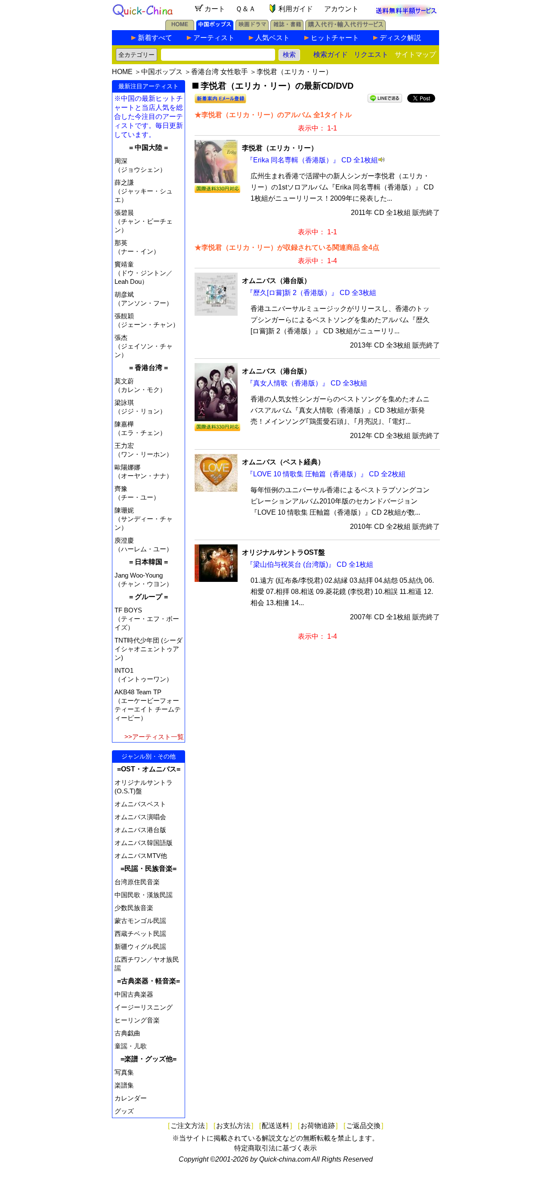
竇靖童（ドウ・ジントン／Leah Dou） (144, 273)
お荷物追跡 (317, 1125)
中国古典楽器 (134, 994)
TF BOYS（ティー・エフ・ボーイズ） (147, 618)
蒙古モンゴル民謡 (140, 920)
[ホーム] (179, 27)
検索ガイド (330, 54)
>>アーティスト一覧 (154, 736)
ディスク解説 (400, 37)
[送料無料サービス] (406, 14)
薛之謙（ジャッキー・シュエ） (144, 191)
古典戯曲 (127, 1033)
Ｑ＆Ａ (245, 8)
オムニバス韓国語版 (144, 842)
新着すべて (155, 37)
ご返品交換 (363, 1125)
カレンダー (131, 1098)
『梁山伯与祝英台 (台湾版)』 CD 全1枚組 (309, 564)
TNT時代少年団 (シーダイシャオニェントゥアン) (149, 649)
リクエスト (371, 54)
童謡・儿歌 (131, 1046)
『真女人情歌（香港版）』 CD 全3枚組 (306, 383)
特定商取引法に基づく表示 (275, 1148)
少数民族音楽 (134, 907)
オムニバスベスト (140, 804)
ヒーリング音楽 (137, 1020)
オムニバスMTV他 (141, 855)
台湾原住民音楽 (137, 882)
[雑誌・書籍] (286, 27)
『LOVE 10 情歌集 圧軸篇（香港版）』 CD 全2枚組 (326, 474)
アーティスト (214, 37)
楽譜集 (124, 1085)
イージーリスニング (144, 1007)
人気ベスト (272, 37)
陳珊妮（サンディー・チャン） (144, 519)
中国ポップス (162, 71)
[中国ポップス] (215, 27)
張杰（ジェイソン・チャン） (144, 346)
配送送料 (275, 1125)
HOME (122, 71)
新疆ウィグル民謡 (140, 946)
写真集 (124, 1072)
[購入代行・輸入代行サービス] (345, 27)
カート (214, 8)
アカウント (341, 8)
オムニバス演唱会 (140, 816)
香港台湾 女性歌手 (219, 71)
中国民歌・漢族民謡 (144, 894)
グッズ (124, 1111)
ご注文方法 (187, 1125)
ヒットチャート (335, 37)
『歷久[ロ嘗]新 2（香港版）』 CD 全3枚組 (311, 292)
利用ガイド (296, 8)
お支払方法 (233, 1125)
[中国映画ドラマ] (252, 27)
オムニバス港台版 (140, 829)
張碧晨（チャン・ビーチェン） (144, 221)
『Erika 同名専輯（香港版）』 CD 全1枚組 (312, 160)
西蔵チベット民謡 (140, 933)
